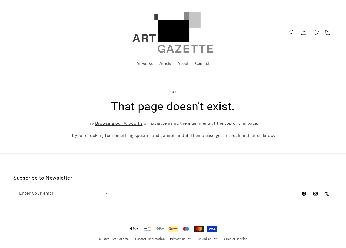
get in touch (228, 135)
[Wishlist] (316, 32)
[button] (292, 32)
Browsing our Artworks (119, 122)
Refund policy (207, 238)
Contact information (150, 238)
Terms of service (234, 238)
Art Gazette (120, 238)
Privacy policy (180, 238)
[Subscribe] (105, 193)
